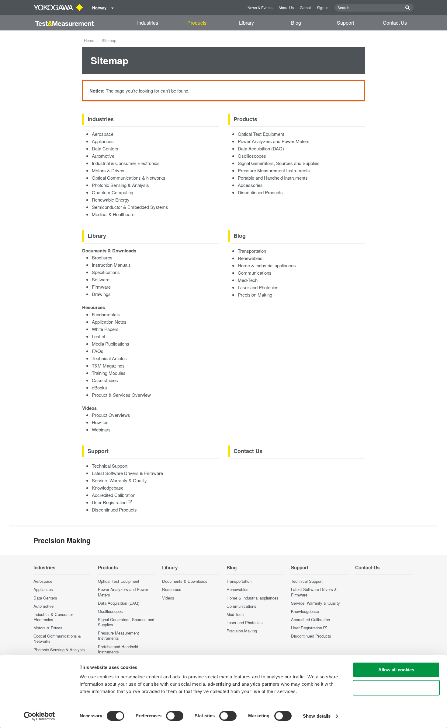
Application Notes (109, 321)
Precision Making (255, 294)
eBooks (99, 387)
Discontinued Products (260, 192)
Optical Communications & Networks (128, 177)
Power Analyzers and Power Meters (274, 141)
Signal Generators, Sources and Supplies (279, 163)
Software (100, 279)
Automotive (103, 156)
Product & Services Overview (121, 395)
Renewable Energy (111, 199)
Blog (296, 22)
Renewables (250, 258)
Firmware (101, 286)
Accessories (250, 185)
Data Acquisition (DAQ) (261, 148)
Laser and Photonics (258, 287)
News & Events (260, 7)
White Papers (105, 329)
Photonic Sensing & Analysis (120, 185)
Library (246, 22)
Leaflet (98, 336)
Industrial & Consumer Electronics (126, 163)
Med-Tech (248, 280)
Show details (317, 716)
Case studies (105, 380)
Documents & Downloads (109, 250)
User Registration (110, 502)
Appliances (103, 141)
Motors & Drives (108, 170)
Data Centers (105, 148)
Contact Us (395, 22)
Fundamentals (106, 314)
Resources (93, 307)
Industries (147, 22)
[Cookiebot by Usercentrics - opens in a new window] (39, 716)
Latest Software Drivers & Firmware (127, 473)
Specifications (106, 272)
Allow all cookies (396, 669)
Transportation (252, 251)
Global (305, 7)
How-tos (100, 422)
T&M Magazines (108, 365)
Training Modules (109, 373)
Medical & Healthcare (113, 214)
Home (89, 40)
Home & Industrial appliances (267, 265)
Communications (255, 272)
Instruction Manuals (111, 265)
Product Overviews (111, 415)
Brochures (102, 257)
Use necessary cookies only (396, 687)
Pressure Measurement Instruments (274, 170)
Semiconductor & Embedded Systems (130, 207)
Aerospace (102, 134)
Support (345, 22)
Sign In (322, 7)
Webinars (101, 429)
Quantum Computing (112, 192)
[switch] (174, 716)
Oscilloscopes (252, 156)
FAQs (97, 351)
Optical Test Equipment (261, 134)
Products (196, 22)
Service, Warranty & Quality (119, 480)
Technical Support (109, 465)
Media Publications (110, 343)
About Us (286, 7)
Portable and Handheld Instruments (273, 177)
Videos (89, 408)
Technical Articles (109, 358)
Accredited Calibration (113, 495)
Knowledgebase (107, 487)
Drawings (101, 294)
